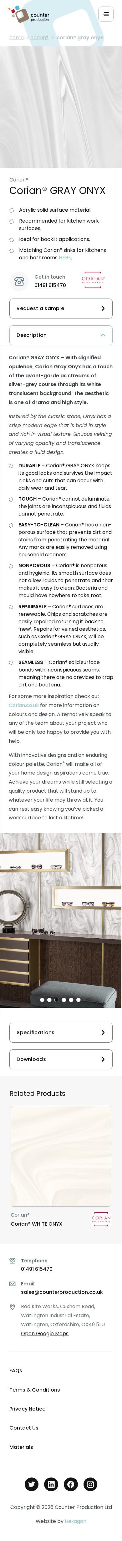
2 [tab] (49, 1000)
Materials (21, 1447)
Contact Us (23, 1427)
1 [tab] (42, 1000)
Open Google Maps (45, 1333)
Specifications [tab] (35, 1032)
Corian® (39, 37)
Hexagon (75, 1521)
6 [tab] (78, 1000)
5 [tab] (71, 1000)
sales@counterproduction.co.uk (62, 1292)
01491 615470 (50, 285)
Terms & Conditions (34, 1389)
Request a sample (40, 308)
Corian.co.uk (24, 705)
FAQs (15, 1370)
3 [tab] (56, 1000)
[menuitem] (61, 1370)
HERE (65, 257)
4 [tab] (64, 1000)
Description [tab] (32, 335)
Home (16, 37)
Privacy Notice (27, 1408)
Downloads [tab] (31, 1059)
